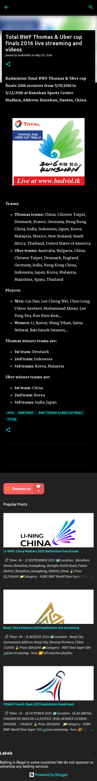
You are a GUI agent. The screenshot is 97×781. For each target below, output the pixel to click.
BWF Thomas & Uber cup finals (61, 412)
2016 (10, 412)
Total (11, 419)
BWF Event (26, 412)
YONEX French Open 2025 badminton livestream (38, 704)
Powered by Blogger (51, 775)
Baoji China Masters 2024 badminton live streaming (41, 628)
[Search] (90, 7)
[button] (8, 64)
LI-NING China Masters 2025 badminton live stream (41, 551)
